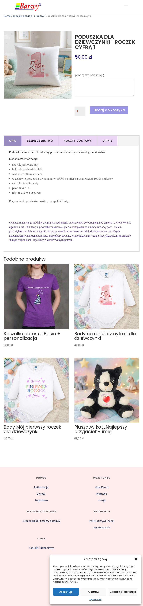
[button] (136, 559)
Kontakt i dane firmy (41, 548)
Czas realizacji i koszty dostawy (41, 521)
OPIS (12, 141)
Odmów (93, 592)
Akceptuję (66, 592)
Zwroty (41, 493)
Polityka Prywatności (101, 521)
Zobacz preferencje (123, 592)
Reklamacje (41, 487)
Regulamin (41, 500)
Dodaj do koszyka (109, 110)
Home (7, 16)
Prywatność (95, 599)
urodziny (39, 16)
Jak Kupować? (101, 527)
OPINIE (107, 141)
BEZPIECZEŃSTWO (40, 141)
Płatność (101, 493)
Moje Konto (101, 487)
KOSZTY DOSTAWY (78, 141)
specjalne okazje (22, 16)
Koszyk (102, 500)
